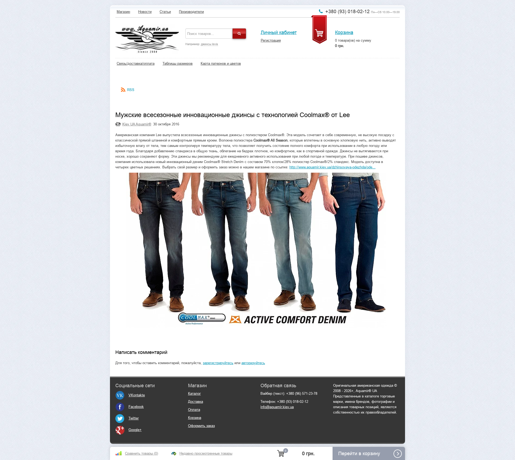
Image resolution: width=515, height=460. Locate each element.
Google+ (135, 430)
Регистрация (271, 40)
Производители (191, 12)
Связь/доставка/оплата (135, 63)
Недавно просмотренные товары (205, 453)
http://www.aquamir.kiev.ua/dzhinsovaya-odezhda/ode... (332, 167)
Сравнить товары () (141, 453)
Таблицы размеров (178, 63)
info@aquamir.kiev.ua (277, 407)
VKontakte (136, 395)
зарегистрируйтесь (218, 363)
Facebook (136, 407)
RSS (130, 90)
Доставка (195, 402)
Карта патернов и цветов (221, 63)
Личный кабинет (279, 32)
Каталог (194, 394)
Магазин (123, 12)
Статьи (165, 12)
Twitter (133, 418)
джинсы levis (209, 44)
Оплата (194, 410)
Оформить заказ (201, 426)
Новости (145, 12)
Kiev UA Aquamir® (136, 124)
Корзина (344, 32)
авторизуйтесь (253, 363)
